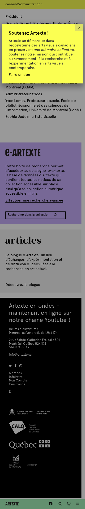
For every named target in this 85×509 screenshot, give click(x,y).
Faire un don (19, 74)
